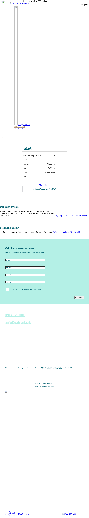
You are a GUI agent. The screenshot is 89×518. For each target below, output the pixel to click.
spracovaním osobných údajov (30, 289)
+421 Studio (51, 387)
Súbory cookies (32, 368)
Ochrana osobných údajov (15, 368)
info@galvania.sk (18, 322)
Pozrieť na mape (11, 357)
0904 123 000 (15, 315)
